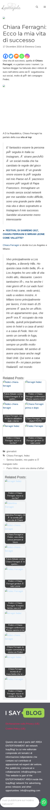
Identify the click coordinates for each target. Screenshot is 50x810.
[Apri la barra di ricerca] (37, 7)
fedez (27, 455)
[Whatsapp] (21, 56)
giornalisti (12, 451)
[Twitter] (10, 56)
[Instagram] (27, 56)
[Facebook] (5, 56)
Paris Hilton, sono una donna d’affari (25, 468)
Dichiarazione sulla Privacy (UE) (22, 723)
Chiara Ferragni (11, 245)
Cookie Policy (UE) (15, 728)
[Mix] (16, 56)
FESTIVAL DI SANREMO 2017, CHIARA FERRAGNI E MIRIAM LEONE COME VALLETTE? (24, 234)
